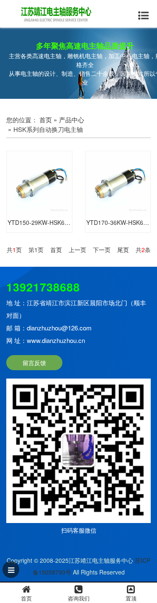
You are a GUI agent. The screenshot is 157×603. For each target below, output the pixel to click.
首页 (45, 119)
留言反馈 (34, 362)
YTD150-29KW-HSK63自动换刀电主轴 (40, 222)
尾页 (123, 249)
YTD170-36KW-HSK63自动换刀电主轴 (118, 222)
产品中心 (71, 119)
